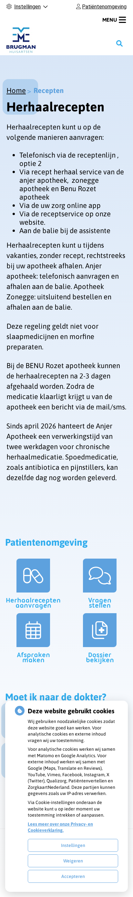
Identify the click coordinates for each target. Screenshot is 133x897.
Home (16, 90)
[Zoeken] (119, 43)
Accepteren (73, 876)
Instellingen (73, 845)
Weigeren (73, 860)
